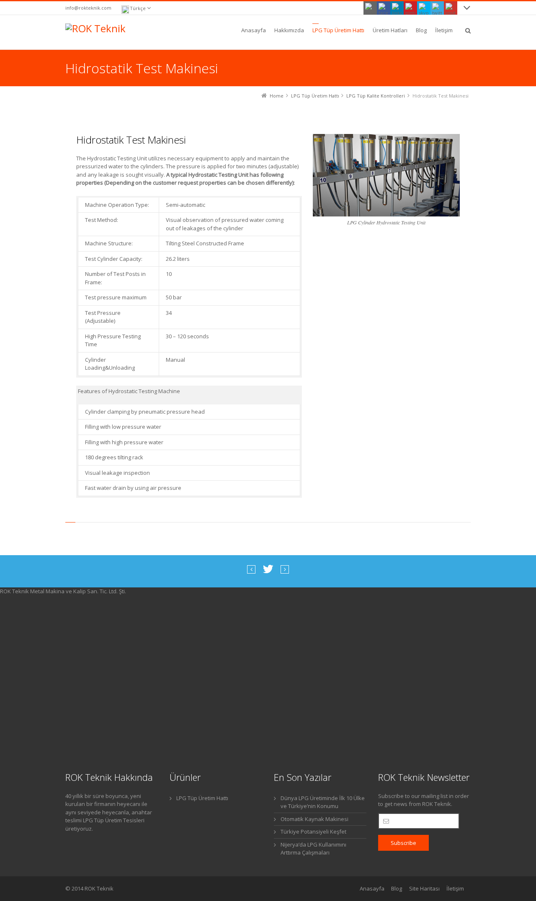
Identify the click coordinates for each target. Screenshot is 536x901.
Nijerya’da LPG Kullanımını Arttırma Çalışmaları (313, 849)
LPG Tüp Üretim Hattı (202, 798)
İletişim (455, 888)
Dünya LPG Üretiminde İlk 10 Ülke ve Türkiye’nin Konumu (323, 802)
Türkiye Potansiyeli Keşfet (313, 831)
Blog (396, 888)
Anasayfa (372, 888)
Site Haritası (424, 888)
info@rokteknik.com (88, 8)
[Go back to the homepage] (98, 32)
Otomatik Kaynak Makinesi (314, 819)
